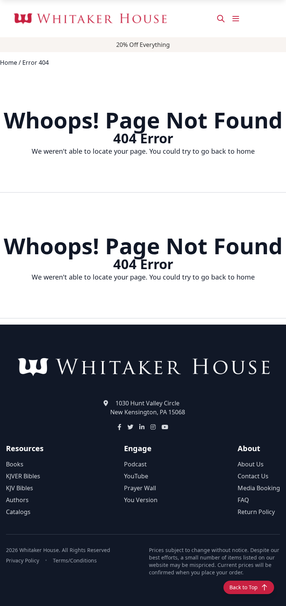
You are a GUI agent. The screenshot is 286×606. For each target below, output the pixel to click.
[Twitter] (130, 426)
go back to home (228, 151)
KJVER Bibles (23, 476)
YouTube (136, 476)
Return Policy (256, 512)
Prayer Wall (140, 488)
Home (8, 62)
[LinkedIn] (141, 426)
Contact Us (253, 476)
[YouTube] (165, 426)
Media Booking (259, 488)
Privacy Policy (22, 560)
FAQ (243, 500)
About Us (251, 464)
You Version (141, 500)
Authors (17, 500)
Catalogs (18, 512)
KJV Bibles (19, 488)
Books (14, 464)
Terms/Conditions (75, 560)
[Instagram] (153, 426)
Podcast (135, 464)
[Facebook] (119, 426)
